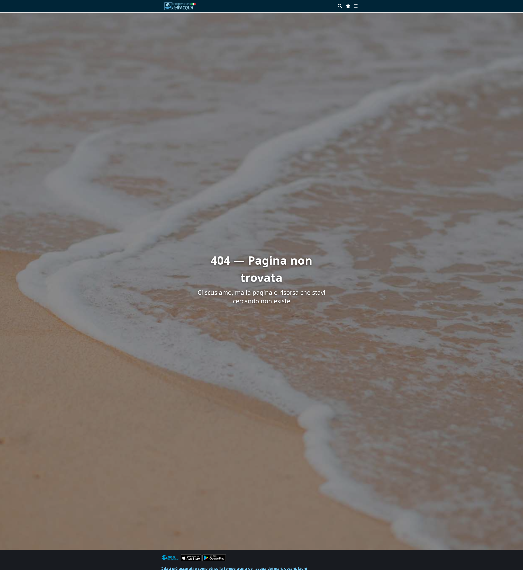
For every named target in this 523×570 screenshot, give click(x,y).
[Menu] (356, 6)
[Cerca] (340, 6)
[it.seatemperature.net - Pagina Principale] (180, 6)
